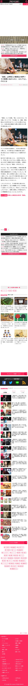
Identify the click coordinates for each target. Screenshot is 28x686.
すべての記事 (5, 638)
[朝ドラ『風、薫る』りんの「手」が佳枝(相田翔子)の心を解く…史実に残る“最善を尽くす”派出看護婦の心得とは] (6, 530)
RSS (24, 382)
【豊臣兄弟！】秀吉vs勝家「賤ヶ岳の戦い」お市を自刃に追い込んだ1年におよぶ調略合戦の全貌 (19, 397)
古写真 (3, 654)
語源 (15, 290)
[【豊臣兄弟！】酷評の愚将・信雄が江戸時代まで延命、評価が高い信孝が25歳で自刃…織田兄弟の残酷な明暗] (6, 435)
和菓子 (16, 647)
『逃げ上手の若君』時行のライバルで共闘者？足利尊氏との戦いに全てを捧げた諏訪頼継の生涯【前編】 (19, 419)
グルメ (3, 647)
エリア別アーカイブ (6, 668)
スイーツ (14, 552)
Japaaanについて (19, 661)
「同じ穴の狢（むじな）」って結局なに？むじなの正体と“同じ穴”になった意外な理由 (14, 250)
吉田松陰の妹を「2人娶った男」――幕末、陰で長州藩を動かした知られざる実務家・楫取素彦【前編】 (19, 506)
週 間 (14, 392)
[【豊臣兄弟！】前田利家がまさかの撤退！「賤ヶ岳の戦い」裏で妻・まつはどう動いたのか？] (6, 471)
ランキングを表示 (13, 542)
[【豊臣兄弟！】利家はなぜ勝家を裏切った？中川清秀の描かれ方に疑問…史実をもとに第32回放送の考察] (6, 442)
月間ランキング (5, 672)
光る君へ (15, 566)
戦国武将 (21, 550)
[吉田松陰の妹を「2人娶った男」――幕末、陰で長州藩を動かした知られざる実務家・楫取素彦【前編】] (6, 508)
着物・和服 (17, 643)
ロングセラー (6, 552)
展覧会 (18, 563)
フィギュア (5, 563)
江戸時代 (7, 547)
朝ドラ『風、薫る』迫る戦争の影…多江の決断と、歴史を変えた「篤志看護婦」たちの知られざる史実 (19, 404)
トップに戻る (24, 633)
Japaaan (14, 1)
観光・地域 (4, 649)
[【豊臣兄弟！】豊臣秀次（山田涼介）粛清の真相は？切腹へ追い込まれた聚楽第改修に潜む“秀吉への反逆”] (6, 456)
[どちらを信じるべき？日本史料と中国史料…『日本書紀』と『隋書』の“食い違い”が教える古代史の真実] (6, 478)
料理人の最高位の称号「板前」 (13, 195)
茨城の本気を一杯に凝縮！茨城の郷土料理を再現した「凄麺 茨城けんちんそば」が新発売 (19, 535)
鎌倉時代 (24, 563)
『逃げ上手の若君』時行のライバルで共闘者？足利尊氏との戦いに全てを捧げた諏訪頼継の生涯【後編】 (19, 448)
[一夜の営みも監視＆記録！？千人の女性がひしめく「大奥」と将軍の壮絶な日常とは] (6, 522)
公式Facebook (4, 382)
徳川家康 (24, 558)
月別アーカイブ (18, 668)
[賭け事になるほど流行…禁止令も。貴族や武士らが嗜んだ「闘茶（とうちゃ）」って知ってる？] (20, 334)
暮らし (3, 651)
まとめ (16, 638)
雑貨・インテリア (6, 645)
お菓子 (24, 552)
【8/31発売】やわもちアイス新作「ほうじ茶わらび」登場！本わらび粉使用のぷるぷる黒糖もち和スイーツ (19, 485)
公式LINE (17, 382)
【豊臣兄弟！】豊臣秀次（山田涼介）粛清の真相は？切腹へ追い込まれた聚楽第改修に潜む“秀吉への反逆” (19, 455)
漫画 (11, 555)
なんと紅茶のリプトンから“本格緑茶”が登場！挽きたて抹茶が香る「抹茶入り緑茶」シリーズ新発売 (19, 499)
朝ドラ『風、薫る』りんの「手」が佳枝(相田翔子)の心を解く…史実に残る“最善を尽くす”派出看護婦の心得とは (19, 528)
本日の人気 (4, 670)
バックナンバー (14, 55)
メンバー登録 (25, 4)
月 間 (23, 392)
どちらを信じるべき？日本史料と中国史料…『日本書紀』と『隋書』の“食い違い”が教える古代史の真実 (19, 477)
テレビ (22, 555)
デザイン (10, 560)
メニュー (1, 1)
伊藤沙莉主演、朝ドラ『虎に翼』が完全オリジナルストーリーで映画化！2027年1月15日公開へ (19, 426)
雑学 (19, 552)
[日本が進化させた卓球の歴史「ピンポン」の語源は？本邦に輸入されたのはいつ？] (20, 317)
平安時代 (8, 550)
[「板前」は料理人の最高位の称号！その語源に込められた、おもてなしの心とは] (14, 66)
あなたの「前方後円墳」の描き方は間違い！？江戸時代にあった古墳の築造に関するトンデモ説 (7, 308)
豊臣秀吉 (12, 563)
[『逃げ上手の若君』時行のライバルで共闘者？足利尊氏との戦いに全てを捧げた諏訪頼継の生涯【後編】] (6, 449)
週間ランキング (18, 670)
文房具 (16, 560)
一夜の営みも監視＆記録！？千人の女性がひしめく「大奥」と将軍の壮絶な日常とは (19, 521)
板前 (11, 290)
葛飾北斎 (21, 566)
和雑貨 (16, 645)
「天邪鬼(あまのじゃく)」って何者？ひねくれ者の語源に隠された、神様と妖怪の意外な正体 (13, 46)
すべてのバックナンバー (14, 254)
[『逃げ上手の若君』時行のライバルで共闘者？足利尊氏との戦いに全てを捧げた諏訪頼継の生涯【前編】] (6, 420)
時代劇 (16, 555)
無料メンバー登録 (19, 666)
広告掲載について (6, 664)
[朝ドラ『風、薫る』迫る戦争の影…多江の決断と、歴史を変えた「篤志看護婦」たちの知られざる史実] (6, 405)
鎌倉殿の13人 (14, 569)
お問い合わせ (18, 664)
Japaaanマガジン (19, 659)
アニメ (14, 550)
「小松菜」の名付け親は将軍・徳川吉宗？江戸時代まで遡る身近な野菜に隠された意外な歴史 (13, 52)
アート (3, 641)
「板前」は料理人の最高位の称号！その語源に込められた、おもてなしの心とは (14, 79)
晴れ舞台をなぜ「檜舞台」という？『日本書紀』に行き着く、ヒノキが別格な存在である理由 (13, 247)
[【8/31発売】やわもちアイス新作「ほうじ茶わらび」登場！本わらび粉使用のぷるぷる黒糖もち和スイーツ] (6, 486)
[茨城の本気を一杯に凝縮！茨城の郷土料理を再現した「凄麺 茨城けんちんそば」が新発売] (6, 537)
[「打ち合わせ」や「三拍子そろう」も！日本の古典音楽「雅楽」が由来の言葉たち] (7, 334)
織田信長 (11, 558)
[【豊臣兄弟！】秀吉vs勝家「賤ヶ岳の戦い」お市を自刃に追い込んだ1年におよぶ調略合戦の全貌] (6, 398)
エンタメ (17, 649)
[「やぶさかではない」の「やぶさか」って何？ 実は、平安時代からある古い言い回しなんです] (7, 317)
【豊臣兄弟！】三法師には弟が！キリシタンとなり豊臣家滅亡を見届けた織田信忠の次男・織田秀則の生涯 (19, 411)
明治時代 (18, 558)
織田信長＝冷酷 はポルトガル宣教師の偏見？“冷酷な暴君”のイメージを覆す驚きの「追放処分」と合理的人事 (19, 514)
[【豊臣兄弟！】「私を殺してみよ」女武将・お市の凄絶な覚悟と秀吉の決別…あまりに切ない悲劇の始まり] (6, 464)
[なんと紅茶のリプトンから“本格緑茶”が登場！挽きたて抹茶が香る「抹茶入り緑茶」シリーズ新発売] (6, 500)
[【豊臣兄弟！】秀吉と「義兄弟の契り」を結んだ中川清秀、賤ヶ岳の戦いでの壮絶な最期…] (6, 493)
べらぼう (4, 558)
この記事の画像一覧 (14, 287)
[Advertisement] (14, 21)
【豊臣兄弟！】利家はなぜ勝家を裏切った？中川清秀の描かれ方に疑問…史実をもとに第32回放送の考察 (19, 441)
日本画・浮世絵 (18, 641)
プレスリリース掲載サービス (13, 374)
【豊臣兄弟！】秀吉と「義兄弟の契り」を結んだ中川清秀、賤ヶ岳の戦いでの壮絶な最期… (19, 492)
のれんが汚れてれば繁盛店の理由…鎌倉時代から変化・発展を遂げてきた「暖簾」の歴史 (20, 308)
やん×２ (20, 84)
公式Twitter (10, 382)
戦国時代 (14, 547)
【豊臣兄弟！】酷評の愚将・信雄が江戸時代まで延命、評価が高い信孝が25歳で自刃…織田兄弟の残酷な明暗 (19, 433)
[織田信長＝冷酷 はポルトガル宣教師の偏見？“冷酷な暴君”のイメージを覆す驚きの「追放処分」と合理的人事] (6, 515)
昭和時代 (8, 566)
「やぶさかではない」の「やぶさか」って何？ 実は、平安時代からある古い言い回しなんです (7, 325)
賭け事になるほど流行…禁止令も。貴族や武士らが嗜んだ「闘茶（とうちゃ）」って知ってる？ (20, 341)
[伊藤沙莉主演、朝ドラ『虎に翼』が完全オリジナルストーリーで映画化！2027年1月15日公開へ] (6, 427)
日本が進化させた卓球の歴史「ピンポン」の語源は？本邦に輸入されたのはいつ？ (20, 325)
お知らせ (4, 661)
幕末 (6, 555)
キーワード (10, 84)
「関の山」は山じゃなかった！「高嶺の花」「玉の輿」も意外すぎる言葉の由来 (13, 49)
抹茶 (5, 560)
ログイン (20, 4)
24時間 (5, 392)
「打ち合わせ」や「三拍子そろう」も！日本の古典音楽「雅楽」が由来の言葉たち (7, 341)
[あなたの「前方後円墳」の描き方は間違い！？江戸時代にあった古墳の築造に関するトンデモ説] (7, 301)
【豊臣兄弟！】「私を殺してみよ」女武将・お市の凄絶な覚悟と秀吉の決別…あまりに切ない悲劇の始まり (19, 463)
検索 (26, 1)
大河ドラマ (21, 547)
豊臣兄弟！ (23, 560)
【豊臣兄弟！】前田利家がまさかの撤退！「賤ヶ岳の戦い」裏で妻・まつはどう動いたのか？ (19, 470)
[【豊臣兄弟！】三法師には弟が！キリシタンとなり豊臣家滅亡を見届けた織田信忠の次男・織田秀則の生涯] (6, 413)
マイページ (4, 666)
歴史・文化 (17, 651)
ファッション (5, 643)
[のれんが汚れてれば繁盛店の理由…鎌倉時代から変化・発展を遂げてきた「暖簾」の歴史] (20, 301)
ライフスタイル (4, 84)
